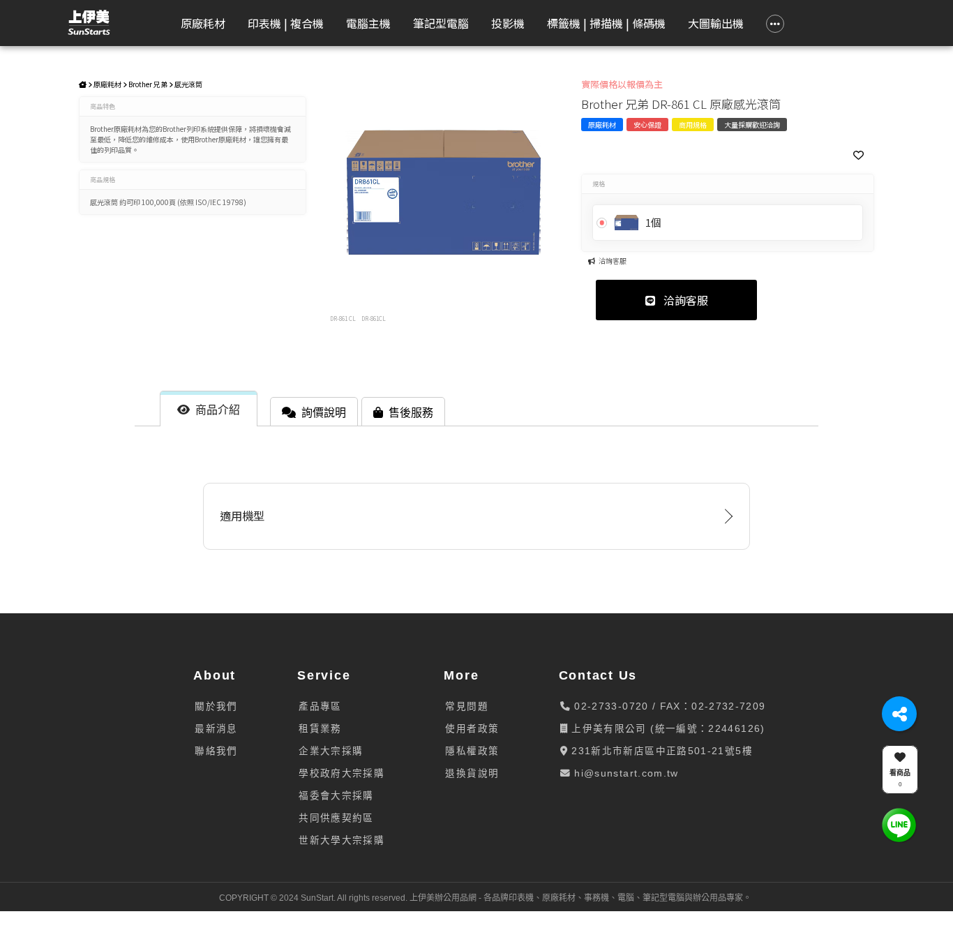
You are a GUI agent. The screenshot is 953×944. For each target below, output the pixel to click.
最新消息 (216, 729)
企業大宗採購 (331, 751)
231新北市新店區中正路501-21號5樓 (660, 751)
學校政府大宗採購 (341, 773)
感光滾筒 (188, 84)
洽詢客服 (684, 300)
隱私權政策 (472, 751)
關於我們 (216, 706)
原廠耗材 (107, 84)
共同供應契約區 (336, 818)
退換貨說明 (472, 773)
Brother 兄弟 (147, 84)
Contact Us (598, 675)
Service (323, 675)
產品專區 (320, 706)
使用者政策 (472, 729)
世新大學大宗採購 (341, 840)
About (214, 675)
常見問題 (466, 706)
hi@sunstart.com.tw (625, 773)
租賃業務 (320, 729)
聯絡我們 (216, 751)
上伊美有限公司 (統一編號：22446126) (666, 729)
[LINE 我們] (899, 824)
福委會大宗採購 (336, 796)
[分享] (899, 713)
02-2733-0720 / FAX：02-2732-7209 (668, 706)
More (461, 675)
